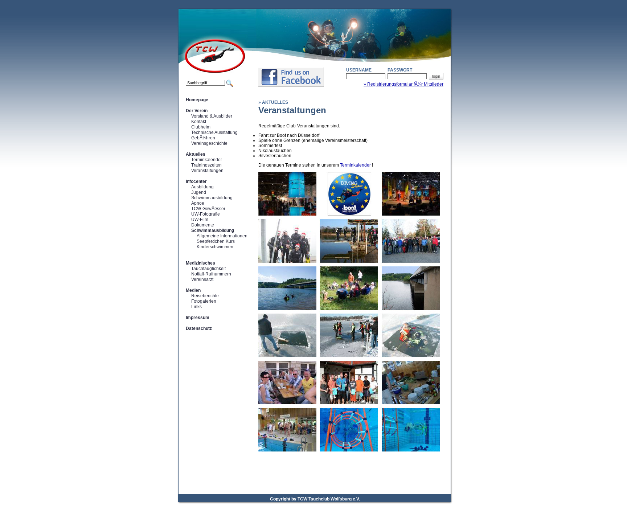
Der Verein (197, 110)
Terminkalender (206, 159)
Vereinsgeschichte (209, 143)
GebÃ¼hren (203, 137)
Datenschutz (199, 328)
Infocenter (196, 181)
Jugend (198, 192)
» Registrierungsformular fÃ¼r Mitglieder (403, 84)
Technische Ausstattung (214, 132)
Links (196, 306)
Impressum (197, 317)
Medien (193, 290)
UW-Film (199, 219)
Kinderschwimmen (215, 246)
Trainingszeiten (206, 165)
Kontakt (198, 121)
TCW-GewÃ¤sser (208, 208)
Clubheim (200, 127)
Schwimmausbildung (212, 197)
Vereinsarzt (202, 279)
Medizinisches (200, 263)
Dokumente (202, 225)
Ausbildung (202, 186)
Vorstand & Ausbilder (211, 116)
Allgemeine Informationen (222, 235)
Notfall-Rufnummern (211, 274)
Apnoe (197, 203)
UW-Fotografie (205, 214)
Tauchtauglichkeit (208, 268)
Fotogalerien (203, 301)
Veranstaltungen (207, 170)
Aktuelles (195, 154)
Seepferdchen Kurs (216, 241)
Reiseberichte (205, 295)
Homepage (197, 99)
